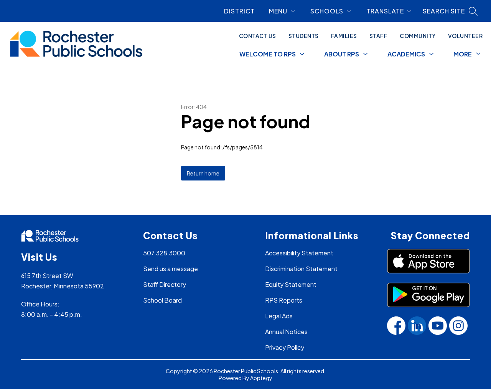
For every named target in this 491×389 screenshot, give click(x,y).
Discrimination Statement (301, 269)
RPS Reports (283, 300)
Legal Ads (279, 316)
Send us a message (170, 269)
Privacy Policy (284, 347)
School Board (162, 300)
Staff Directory (164, 284)
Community (418, 35)
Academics (406, 54)
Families (344, 35)
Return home (203, 173)
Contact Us (257, 35)
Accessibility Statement (299, 253)
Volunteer (465, 35)
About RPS (341, 54)
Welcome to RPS (267, 54)
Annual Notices (286, 332)
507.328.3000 (164, 253)
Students (303, 35)
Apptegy (261, 377)
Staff (378, 35)
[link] (242, 11)
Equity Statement (290, 284)
